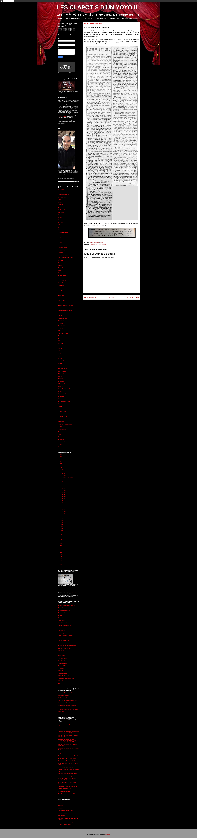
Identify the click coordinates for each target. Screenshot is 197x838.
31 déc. (64, 471)
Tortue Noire (61, 421)
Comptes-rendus (62, 250)
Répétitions (60, 378)
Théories (60, 406)
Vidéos (59, 434)
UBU (59, 683)
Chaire (59, 237)
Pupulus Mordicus (62, 663)
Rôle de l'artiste (61, 381)
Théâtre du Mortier (62, 416)
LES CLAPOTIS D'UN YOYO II (97, 7)
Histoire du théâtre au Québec (98, 244)
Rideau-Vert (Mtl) (62, 665)
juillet (62, 524)
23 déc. (64, 486)
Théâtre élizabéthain (63, 419)
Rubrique (60, 376)
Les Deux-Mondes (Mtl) (63, 640)
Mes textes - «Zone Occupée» (130, 18)
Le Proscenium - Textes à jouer (65, 810)
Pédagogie (60, 363)
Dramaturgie (61, 272)
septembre (63, 520)
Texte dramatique (62, 404)
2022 (61, 463)
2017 (61, 541)
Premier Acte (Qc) (62, 658)
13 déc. (64, 498)
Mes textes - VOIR (102, 18)
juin (62, 526)
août (62, 522)
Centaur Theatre (62, 607)
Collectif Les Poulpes (63, 245)
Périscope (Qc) (61, 655)
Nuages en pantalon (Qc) (64, 648)
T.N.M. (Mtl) (61, 668)
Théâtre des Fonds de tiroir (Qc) (66, 678)
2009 (61, 558)
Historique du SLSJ (89, 18)
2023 (61, 461)
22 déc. (64, 488)
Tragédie (60, 426)
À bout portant (61, 439)
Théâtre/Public (61, 711)
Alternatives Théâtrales (63, 695)
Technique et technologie (64, 401)
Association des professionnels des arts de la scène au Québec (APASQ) (68, 732)
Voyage (59, 436)
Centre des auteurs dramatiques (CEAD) (68, 755)
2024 (61, 459)
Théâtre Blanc (61, 670)
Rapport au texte (62, 366)
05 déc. (64, 505)
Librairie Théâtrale (62, 813)
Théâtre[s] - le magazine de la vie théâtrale (68, 709)
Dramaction (60, 805)
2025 (61, 456)
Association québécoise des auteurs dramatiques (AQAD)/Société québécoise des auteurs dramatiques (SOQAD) (68, 740)
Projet (59, 356)
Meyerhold (60, 323)
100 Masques (61, 189)
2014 (61, 548)
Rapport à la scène (62, 371)
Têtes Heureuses (62, 429)
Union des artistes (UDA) (64, 791)
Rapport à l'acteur (62, 368)
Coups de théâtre (62, 612)
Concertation (61, 252)
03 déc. (64, 509)
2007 (61, 562)
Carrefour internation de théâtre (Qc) (67, 605)
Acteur (59, 192)
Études (59, 446)
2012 (61, 552)
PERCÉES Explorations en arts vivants (67, 700)
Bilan (59, 214)
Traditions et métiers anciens (65, 424)
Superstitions (61, 396)
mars (62, 532)
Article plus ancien (133, 297)
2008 (61, 560)
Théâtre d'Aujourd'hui (63, 673)
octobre (63, 518)
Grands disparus (62, 298)
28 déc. (64, 479)
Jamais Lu (60, 628)
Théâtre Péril (61, 681)
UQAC (59, 431)
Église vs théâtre (62, 441)
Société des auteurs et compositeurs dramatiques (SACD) (67, 779)
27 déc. (64, 481)
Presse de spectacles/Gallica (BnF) (66, 822)
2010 (61, 556)
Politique (60, 351)
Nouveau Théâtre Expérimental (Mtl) (67, 645)
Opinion (60, 340)
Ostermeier (60, 343)
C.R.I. (59, 224)
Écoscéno (60, 808)
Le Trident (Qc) (61, 638)
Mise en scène (61, 325)
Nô (58, 338)
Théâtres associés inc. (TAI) (64, 788)
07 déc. (64, 502)
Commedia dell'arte (62, 247)
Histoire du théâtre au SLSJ (64, 308)
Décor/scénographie (63, 275)
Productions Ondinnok (63, 660)
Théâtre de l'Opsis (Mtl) (63, 675)
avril (62, 530)
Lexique (60, 315)
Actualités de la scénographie (65, 692)
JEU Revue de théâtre (63, 697)
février (62, 534)
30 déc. (64, 473)
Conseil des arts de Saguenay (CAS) (67, 758)
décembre (63, 469)
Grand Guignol (61, 293)
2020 (61, 467)
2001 (61, 564)
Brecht (59, 219)
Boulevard (60, 217)
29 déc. (64, 475)
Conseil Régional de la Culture (65, 257)
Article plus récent (90, 297)
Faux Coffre (61, 282)
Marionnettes (61, 320)
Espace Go (60, 617)
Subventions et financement (64, 393)
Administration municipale (64, 194)
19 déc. (64, 494)
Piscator (60, 348)
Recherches (61, 373)
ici (73, 104)
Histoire (60, 303)
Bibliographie (61, 212)
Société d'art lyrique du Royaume (66, 388)
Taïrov (59, 399)
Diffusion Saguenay (62, 267)
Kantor (59, 313)
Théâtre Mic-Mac (62, 411)
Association (60, 204)
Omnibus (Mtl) (61, 650)
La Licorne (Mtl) (62, 633)
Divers (59, 270)
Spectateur (60, 391)
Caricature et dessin (63, 232)
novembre (63, 516)
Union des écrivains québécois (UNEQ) (67, 793)
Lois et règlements (62, 318)
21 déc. (64, 490)
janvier (62, 537)
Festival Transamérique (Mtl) (65, 625)
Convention (60, 260)
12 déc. (64, 500)
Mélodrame (60, 330)
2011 (61, 554)
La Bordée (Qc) (61, 630)
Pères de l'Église (62, 361)
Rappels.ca (73, 592)
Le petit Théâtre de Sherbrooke (65, 635)
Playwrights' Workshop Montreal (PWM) (67, 773)
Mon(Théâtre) (61, 815)
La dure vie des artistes (67, 477)
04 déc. (64, 507)
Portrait (59, 353)
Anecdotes (60, 199)
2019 (61, 539)
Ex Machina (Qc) (62, 620)
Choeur (59, 240)
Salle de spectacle (62, 383)
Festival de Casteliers (63, 623)
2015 (61, 545)
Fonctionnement (62, 288)
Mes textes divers (114, 18)
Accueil (60, 18)
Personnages (61, 346)
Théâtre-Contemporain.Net (64, 824)
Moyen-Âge (60, 328)
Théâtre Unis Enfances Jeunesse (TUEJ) (68, 786)
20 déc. (64, 492)
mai (62, 528)
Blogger (107, 834)
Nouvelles (60, 335)
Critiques (60, 265)
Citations (60, 242)
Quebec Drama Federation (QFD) (66, 776)
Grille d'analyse (61, 300)
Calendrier (60, 229)
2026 (61, 454)
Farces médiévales (62, 280)
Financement (61, 285)
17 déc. (64, 496)
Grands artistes (61, 295)
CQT (59, 227)
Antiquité (60, 202)
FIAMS (59, 277)
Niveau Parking (61, 643)
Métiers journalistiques (63, 333)
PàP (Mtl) (60, 653)
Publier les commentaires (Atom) (115, 302)
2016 (61, 543)
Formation (60, 290)
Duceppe (60, 615)
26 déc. (64, 484)
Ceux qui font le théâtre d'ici (73, 18)
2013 (61, 550)
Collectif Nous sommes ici (64, 610)
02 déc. (64, 511)
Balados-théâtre (62, 209)
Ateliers (59, 207)
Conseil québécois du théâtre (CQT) (66, 767)
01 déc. (64, 513)
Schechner (60, 386)
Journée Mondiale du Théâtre (65, 310)
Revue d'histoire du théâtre (64, 702)
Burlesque (60, 222)
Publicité (60, 358)
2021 (61, 465)
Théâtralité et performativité (64, 409)
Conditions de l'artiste (63, 255)
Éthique (60, 444)
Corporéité (60, 262)
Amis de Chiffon (62, 197)
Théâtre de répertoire (63, 414)
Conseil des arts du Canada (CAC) (66, 760)
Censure (60, 235)
